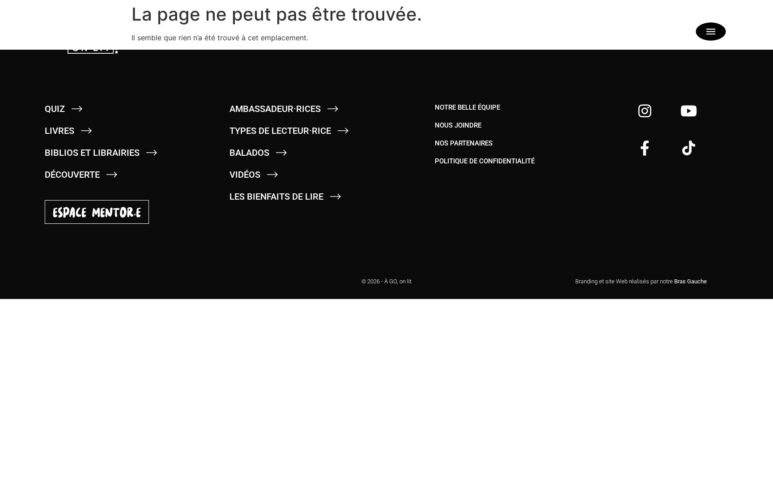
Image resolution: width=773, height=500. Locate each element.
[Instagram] (644, 110)
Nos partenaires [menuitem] (464, 143)
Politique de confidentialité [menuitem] (485, 161)
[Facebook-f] (644, 148)
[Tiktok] (688, 148)
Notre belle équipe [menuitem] (467, 107)
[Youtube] (688, 110)
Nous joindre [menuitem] (458, 125)
